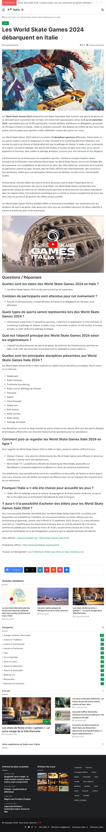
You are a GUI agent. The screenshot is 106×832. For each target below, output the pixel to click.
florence (89, 767)
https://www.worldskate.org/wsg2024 (40, 545)
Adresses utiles (96, 827)
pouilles (87, 786)
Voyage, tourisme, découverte (17, 635)
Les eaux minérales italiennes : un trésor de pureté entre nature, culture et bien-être (88, 701)
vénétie (86, 795)
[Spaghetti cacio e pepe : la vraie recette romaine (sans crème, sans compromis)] (64, 775)
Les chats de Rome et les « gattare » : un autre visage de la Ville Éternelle (87, 610)
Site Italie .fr (44, 827)
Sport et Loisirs (10, 662)
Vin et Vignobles (11, 657)
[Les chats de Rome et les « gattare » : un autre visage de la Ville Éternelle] (88, 596)
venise (76, 795)
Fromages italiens (81, 772)
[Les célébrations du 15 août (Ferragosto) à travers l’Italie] (42, 775)
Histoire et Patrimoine (13, 648)
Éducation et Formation (14, 683)
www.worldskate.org (27, 538)
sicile (76, 791)
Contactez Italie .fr (80, 827)
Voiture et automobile (13, 670)
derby (89, 148)
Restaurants (9, 679)
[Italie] (20, 10)
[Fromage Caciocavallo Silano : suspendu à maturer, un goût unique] (53, 782)
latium (94, 772)
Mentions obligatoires (60, 827)
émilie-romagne (80, 800)
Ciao (14, 17)
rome (96, 786)
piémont (77, 786)
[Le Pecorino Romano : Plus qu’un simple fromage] (53, 775)
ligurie (76, 777)
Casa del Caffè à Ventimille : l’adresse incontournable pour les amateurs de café (88, 715)
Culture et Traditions (13, 640)
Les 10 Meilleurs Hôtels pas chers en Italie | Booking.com (56, 552)
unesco (95, 791)
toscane (85, 791)
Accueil (7, 17)
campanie (78, 767)
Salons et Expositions (13, 666)
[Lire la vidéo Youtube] (53, 244)
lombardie (86, 777)
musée (76, 781)
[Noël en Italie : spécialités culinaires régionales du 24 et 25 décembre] (53, 788)
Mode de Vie (9, 675)
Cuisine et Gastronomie (14, 644)
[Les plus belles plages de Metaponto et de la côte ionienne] (53, 596)
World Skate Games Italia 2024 (54, 538)
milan (96, 777)
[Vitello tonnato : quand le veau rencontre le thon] (42, 782)
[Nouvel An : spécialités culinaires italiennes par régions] (42, 788)
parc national (88, 781)
